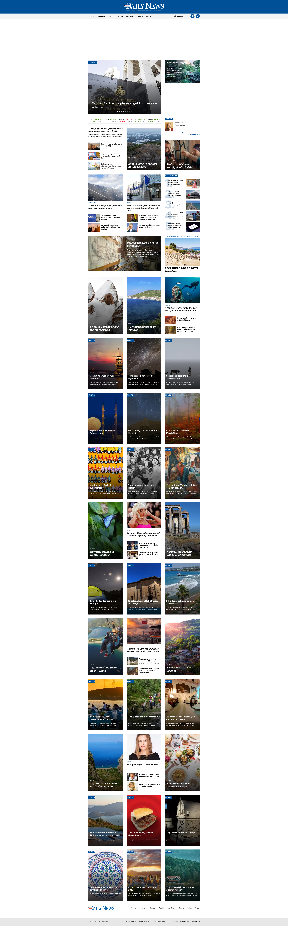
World (120, 16)
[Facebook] (192, 16)
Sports (140, 16)
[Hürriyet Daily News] (144, 6)
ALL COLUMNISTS (193, 135)
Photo (148, 16)
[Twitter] (198, 16)
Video (189, 908)
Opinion (111, 16)
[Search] (175, 16)
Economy (101, 16)
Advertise (196, 921)
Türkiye (91, 16)
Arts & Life (130, 16)
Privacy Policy (131, 921)
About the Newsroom (161, 921)
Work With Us (144, 921)
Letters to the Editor (181, 921)
